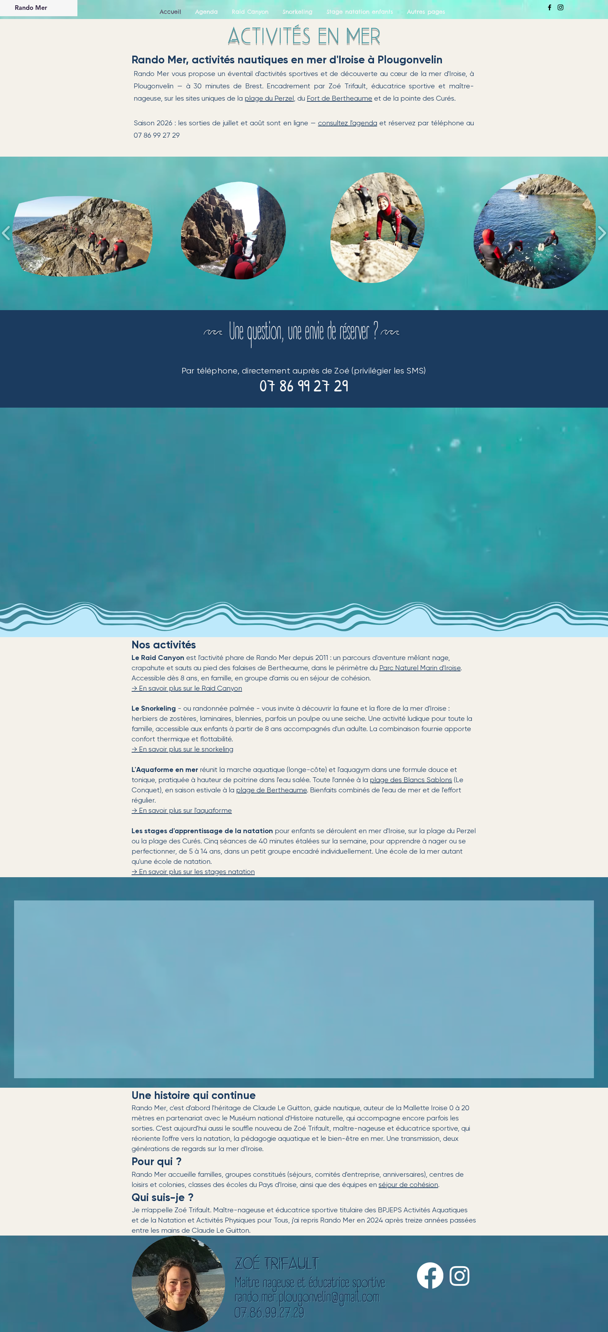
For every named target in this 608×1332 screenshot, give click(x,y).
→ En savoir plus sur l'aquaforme (182, 810)
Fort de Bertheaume (339, 98)
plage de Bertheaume (271, 790)
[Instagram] (459, 1282)
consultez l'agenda (347, 123)
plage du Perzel (269, 98)
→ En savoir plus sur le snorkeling (182, 749)
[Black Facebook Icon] (549, 7)
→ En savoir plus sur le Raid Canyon (187, 688)
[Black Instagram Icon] (560, 7)
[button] (82, 233)
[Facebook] (430, 1282)
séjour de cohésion (408, 1192)
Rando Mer (31, 8)
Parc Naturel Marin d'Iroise (420, 668)
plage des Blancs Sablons (411, 780)
